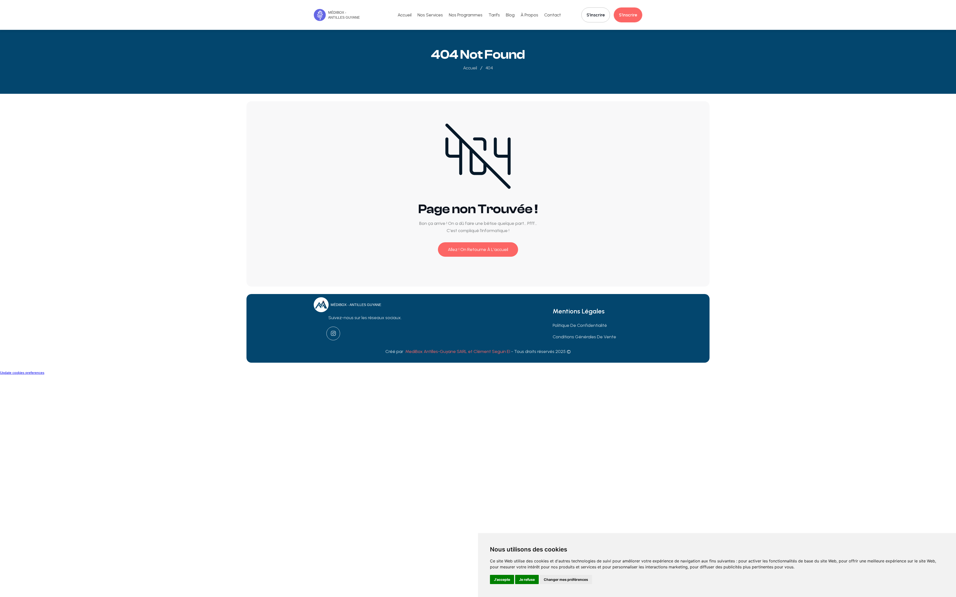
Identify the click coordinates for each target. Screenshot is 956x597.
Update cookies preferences (22, 373)
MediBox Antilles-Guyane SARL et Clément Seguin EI (458, 351)
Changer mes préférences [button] (566, 579)
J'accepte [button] (502, 579)
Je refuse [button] (527, 579)
